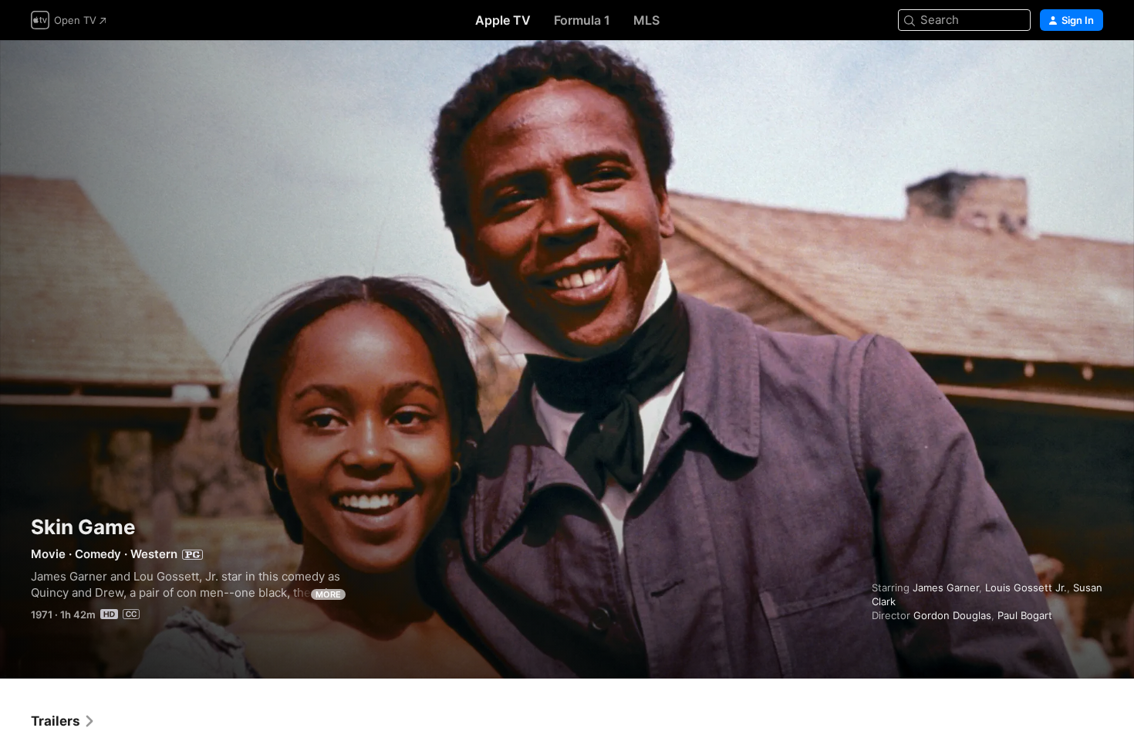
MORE (328, 594)
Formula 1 (582, 20)
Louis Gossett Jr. (1026, 587)
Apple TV (503, 20)
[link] (63, 721)
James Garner (946, 587)
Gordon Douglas (952, 615)
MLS (646, 20)
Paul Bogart (1024, 615)
